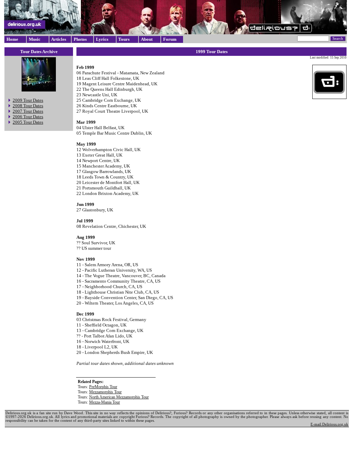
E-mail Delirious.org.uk (329, 424)
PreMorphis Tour (103, 386)
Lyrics (102, 39)
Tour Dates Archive (39, 51)
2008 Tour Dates (28, 105)
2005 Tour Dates (28, 122)
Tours (124, 39)
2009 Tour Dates (28, 100)
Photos (80, 39)
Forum (170, 39)
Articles (58, 39)
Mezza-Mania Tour (104, 402)
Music (34, 39)
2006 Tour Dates (28, 116)
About (147, 39)
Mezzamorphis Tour (105, 392)
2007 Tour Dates (28, 111)
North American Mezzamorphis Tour (119, 397)
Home (12, 39)
